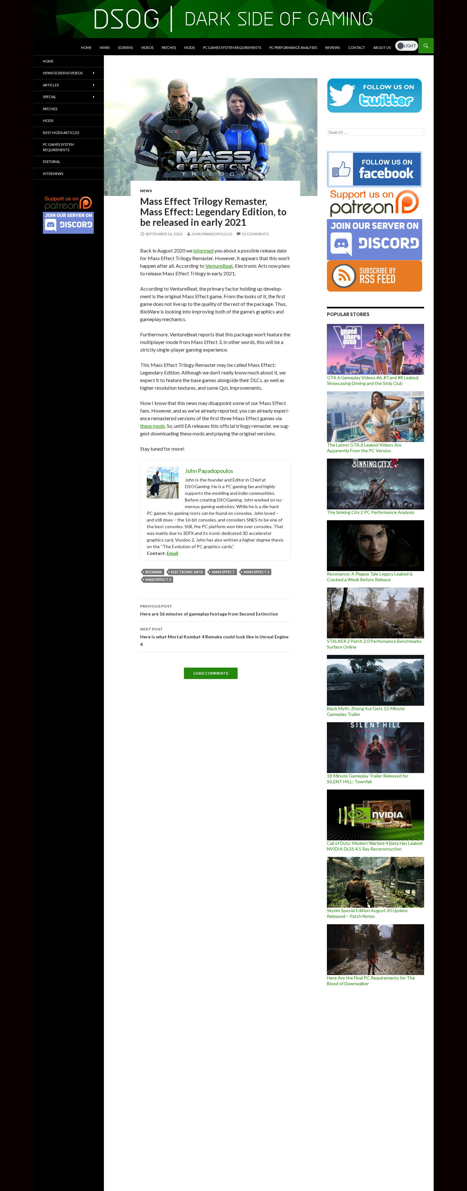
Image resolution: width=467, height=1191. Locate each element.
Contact (356, 47)
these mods (152, 426)
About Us (382, 47)
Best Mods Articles (61, 133)
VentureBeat (219, 266)
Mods (189, 47)
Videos (147, 47)
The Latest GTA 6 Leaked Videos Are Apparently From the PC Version (364, 447)
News (105, 47)
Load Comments (210, 673)
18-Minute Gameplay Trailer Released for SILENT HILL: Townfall (367, 778)
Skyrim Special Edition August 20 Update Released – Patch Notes (367, 913)
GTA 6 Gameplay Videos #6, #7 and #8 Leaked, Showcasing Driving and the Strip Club (373, 380)
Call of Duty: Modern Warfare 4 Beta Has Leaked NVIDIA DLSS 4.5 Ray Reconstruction (375, 845)
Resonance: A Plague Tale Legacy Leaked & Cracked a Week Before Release (370, 576)
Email (172, 553)
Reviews (332, 47)
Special (49, 97)
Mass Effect (223, 572)
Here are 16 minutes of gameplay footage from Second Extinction (209, 610)
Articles (51, 85)
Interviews (53, 174)
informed (203, 250)
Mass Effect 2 (256, 572)
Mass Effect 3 (158, 579)
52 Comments (255, 234)
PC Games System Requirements (232, 47)
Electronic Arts (187, 572)
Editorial (51, 161)
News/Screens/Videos (63, 73)
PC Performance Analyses (293, 47)
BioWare (154, 572)
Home (86, 47)
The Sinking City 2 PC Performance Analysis (370, 512)
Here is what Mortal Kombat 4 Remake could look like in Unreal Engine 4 (214, 637)
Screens (125, 47)
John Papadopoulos (211, 234)
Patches (169, 47)
